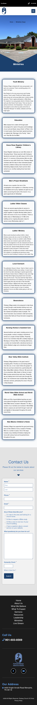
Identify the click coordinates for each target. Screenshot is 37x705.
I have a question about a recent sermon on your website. (17, 527)
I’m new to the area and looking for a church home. (18, 515)
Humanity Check (10, 562)
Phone (7, 495)
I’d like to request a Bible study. (17, 519)
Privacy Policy (18, 700)
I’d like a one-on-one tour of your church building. (17, 522)
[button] (33, 11)
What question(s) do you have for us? (17, 531)
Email (6, 503)
